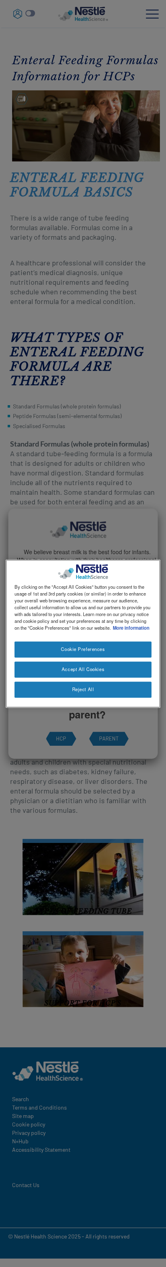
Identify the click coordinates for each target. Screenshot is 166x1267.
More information (131, 627)
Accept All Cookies (83, 669)
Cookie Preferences (83, 649)
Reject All (83, 689)
